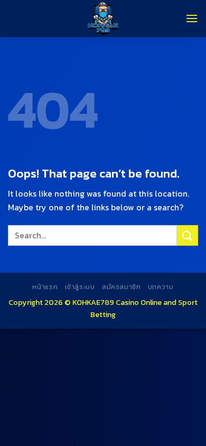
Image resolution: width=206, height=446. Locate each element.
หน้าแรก (45, 287)
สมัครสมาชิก (121, 287)
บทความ (161, 287)
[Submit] (187, 235)
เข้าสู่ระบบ (80, 287)
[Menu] (191, 18)
